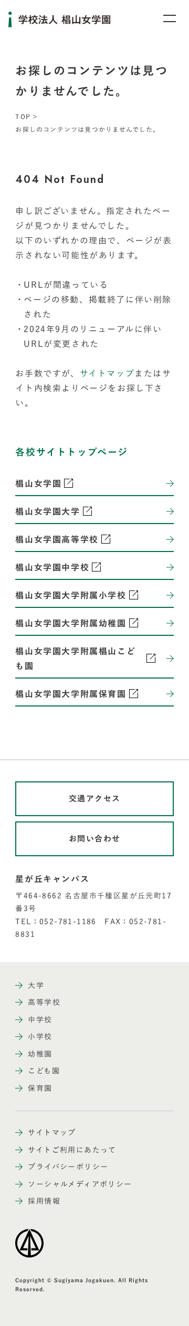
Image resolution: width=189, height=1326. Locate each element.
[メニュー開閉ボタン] (162, 18)
